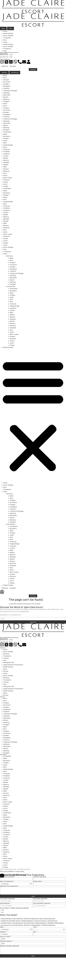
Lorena (9, 925)
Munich (12, 280)
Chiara (31, 923)
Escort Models (8, 247)
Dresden (12, 267)
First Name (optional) (7, 898)
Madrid (12, 315)
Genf (11, 299)
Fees (4, 249)
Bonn (11, 260)
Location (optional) (39, 876)
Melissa (30, 921)
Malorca (12, 317)
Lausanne (13, 308)
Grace (55, 921)
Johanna (44, 921)
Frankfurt (13, 271)
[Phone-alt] (20, 645)
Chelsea (12, 295)
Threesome (7, 251)
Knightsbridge (14, 306)
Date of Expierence (6, 881)
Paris (11, 330)
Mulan (39, 925)
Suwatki (12, 336)
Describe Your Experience (9, 886)
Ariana (21, 925)
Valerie (9, 923)
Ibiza (11, 301)
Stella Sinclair (15, 921)
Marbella (12, 319)
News (5, 669)
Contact (6, 658)
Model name (37, 881)
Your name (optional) (7, 876)
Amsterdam (14, 288)
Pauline (9, 918)
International (10, 286)
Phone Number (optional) (41, 903)
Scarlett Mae (38, 918)
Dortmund (13, 265)
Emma (21, 918)
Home (5, 245)
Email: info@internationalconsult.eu (9, 637)
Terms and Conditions (7, 871)
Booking (6, 654)
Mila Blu (44, 923)
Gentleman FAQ (8, 662)
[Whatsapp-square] (11, 645)
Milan (11, 312)
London (12, 310)
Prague (12, 345)
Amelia (20, 923)
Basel (11, 293)
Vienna (12, 341)
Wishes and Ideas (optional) (9, 946)
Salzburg (13, 282)
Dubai (12, 297)
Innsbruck (13, 304)
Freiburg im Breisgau (17, 273)
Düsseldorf (13, 269)
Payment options (6, 941)
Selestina (52, 925)
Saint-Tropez (14, 334)
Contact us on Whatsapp (13, 874)
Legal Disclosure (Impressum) (13, 665)
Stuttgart (13, 284)
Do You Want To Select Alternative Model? (14, 908)
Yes (2, 910)
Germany (9, 256)
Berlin (12, 258)
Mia (52, 923)
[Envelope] (24, 645)
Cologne (12, 262)
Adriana (52, 918)
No (2, 912)
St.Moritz (13, 338)
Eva (29, 925)
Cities (5, 254)
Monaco (12, 323)
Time (35, 927)
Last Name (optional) (40, 898)
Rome (12, 332)
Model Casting (8, 347)
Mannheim (13, 278)
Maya (62, 923)
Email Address (5, 903)
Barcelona (13, 291)
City (34, 932)
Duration (3, 932)
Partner (5, 671)
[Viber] (15, 645)
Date (2, 927)
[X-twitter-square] (6, 645)
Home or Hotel (5, 936)
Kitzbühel (13, 328)
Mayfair (12, 321)
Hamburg (13, 275)
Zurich (12, 343)
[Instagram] (2, 645)
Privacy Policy (19, 871)
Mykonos (13, 325)
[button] (33, 415)
